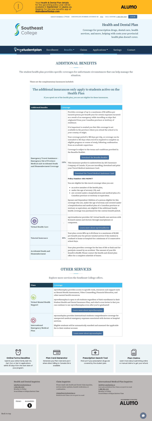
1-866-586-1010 (121, 17)
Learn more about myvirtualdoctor (94, 227)
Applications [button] (99, 49)
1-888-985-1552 (103, 389)
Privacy (18, 401)
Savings (117, 49)
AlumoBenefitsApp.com (47, 11)
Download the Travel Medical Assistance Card (94, 173)
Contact (131, 49)
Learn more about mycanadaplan (88, 333)
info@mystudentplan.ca (22, 385)
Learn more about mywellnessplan (87, 310)
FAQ (101, 17)
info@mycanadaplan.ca (106, 385)
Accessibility (29, 402)
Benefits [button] (68, 49)
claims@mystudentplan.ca (65, 393)
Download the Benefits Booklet (94, 157)
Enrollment (52, 49)
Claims (83, 49)
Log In (132, 17)
